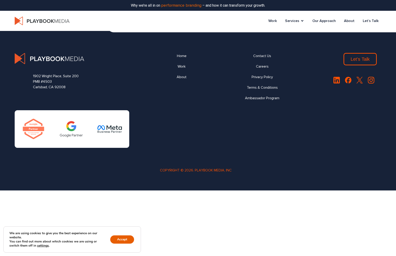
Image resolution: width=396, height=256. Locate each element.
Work (272, 21)
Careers (262, 66)
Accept (122, 239)
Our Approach (324, 21)
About (349, 21)
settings (43, 246)
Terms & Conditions (262, 87)
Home (182, 56)
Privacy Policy (262, 77)
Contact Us (262, 56)
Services (292, 21)
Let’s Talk (371, 21)
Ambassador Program (262, 98)
